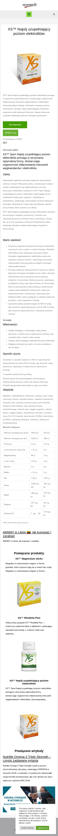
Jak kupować (15, 125)
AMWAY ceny (10, 133)
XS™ (5, 143)
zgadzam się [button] (42, 828)
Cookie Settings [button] (27, 828)
